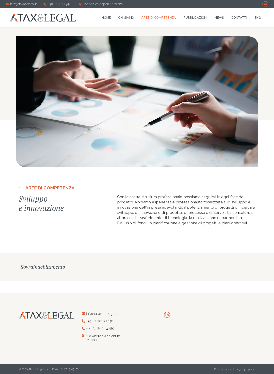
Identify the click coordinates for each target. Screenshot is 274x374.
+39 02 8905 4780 (100, 329)
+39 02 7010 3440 (60, 4)
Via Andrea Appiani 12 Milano (103, 4)
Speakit (250, 369)
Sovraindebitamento (43, 266)
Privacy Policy (222, 369)
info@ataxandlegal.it (23, 4)
